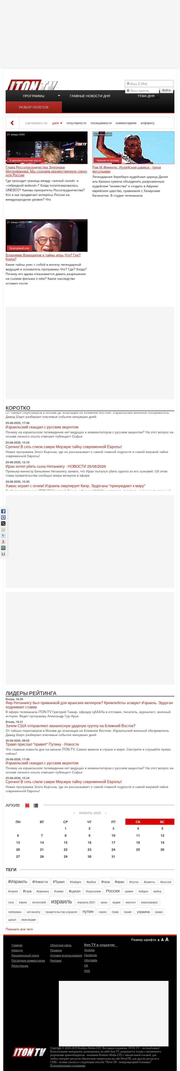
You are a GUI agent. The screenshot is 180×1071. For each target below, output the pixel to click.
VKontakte (90, 960)
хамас (159, 912)
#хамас (59, 891)
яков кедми (28, 919)
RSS (87, 971)
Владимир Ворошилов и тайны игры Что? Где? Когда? (43, 257)
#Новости (40, 881)
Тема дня (146, 95)
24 (113, 849)
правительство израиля (61, 912)
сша (115, 911)
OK (86, 965)
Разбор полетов (33, 107)
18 (138, 842)
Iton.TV (29, 1051)
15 (66, 842)
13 (18, 842)
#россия (165, 882)
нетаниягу (33, 912)
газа (11, 902)
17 (113, 842)
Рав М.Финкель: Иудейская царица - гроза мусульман (126, 169)
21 (42, 849)
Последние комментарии (28, 960)
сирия (103, 912)
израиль (61, 901)
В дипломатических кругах (25, 160)
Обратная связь (60, 945)
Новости (17, 950)
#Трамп (59, 881)
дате (55, 123)
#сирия (13, 891)
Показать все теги (19, 929)
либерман (15, 912)
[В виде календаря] (27, 804)
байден (143, 891)
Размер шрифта (143, 939)
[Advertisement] (90, 34)
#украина (43, 891)
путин (88, 911)
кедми (116, 902)
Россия (113, 890)
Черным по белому (107, 160)
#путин (134, 882)
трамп (128, 912)
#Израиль (17, 881)
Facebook (90, 955)
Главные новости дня (90, 95)
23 (89, 849)
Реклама (55, 960)
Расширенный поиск (25, 955)
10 (113, 835)
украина (143, 911)
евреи (23, 902)
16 (89, 842)
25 (138, 849)
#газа (105, 881)
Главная (16, 945)
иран (104, 902)
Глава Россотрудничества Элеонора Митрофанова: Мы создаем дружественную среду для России (46, 171)
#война (91, 882)
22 (66, 849)
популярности (76, 123)
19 (162, 842)
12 (162, 835)
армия (129, 891)
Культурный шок (19, 248)
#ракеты (149, 882)
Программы (33, 95)
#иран (119, 881)
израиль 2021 (86, 902)
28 (42, 856)
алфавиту (148, 123)
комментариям (126, 123)
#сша (27, 890)
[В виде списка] (36, 804)
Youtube (89, 950)
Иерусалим (93, 891)
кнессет (131, 902)
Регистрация (19, 966)
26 (162, 849)
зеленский (39, 902)
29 (66, 856)
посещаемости (101, 123)
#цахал (75, 890)
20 (18, 849)
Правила (56, 950)
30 (89, 856)
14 (42, 842)
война (157, 891)
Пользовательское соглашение (67, 1065)
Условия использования (66, 955)
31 (113, 856)
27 (18, 856)
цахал (12, 919)
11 (138, 835)
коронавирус (149, 902)
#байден (75, 882)
